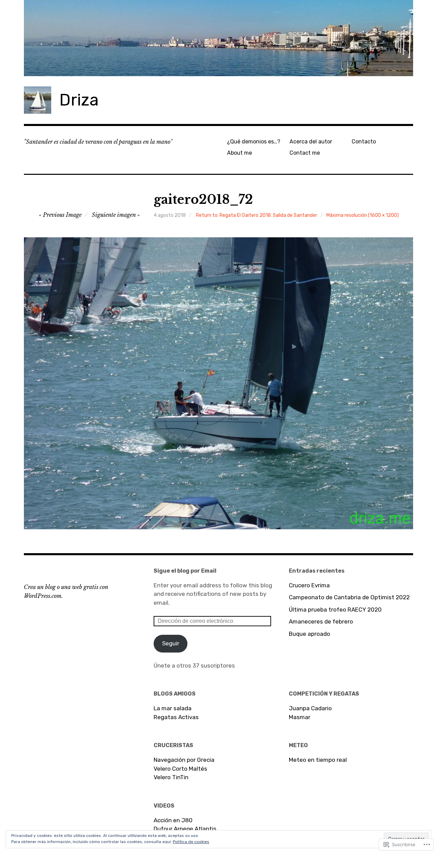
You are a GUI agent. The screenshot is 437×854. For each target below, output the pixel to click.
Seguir (170, 643)
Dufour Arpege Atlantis (185, 828)
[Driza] (218, 38)
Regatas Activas (176, 717)
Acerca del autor (311, 141)
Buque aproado (309, 633)
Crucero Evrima (309, 585)
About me (239, 153)
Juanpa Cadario (310, 708)
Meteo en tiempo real (318, 759)
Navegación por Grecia (184, 759)
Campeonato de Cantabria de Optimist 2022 (349, 597)
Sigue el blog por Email (185, 571)
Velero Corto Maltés (180, 768)
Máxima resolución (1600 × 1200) (362, 215)
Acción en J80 (173, 820)
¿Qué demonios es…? (253, 141)
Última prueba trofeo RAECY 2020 (335, 609)
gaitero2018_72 (203, 199)
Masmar (299, 717)
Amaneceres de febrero (321, 621)
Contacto (364, 141)
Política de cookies (191, 841)
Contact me (305, 153)
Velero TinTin (171, 777)
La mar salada (173, 708)
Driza (79, 100)
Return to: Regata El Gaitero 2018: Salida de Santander (256, 215)
